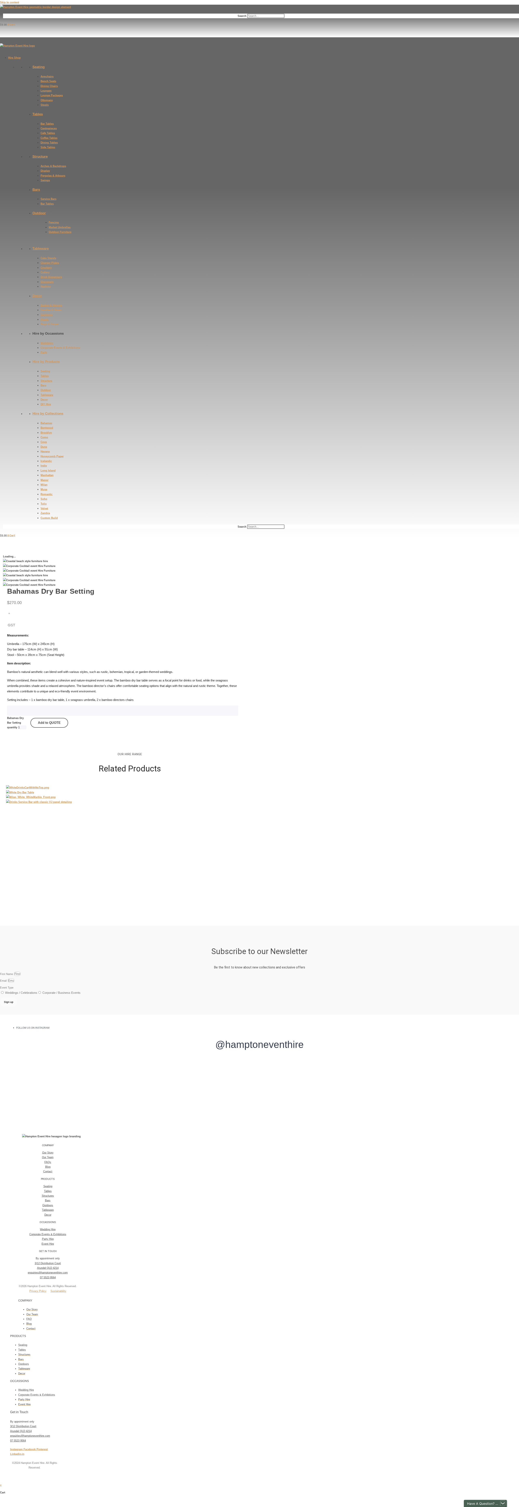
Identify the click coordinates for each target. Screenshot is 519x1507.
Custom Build (49, 517)
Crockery (46, 267)
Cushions (47, 314)
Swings (45, 180)
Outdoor (39, 213)
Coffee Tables (49, 137)
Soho (44, 498)
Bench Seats (48, 81)
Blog (47, 1166)
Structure (40, 157)
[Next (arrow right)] (5, 1505)
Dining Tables (49, 142)
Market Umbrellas (60, 227)
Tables (37, 114)
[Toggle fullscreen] (5, 1500)
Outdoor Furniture (60, 231)
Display (45, 170)
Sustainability (58, 1291)
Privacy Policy (37, 1291)
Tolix (44, 503)
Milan (44, 484)
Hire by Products (46, 362)
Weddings (47, 343)
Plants (44, 319)
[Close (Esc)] (12, 1500)
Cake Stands (48, 258)
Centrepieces (49, 128)
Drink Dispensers (51, 276)
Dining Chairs (49, 86)
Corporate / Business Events (61, 992)
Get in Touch (48, 1251)
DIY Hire (46, 404)
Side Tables (48, 147)
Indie (44, 465)
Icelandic (46, 461)
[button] (47, 1145)
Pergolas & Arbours (53, 175)
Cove (44, 441)
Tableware (40, 249)
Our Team (48, 1157)
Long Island (48, 470)
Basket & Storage (51, 305)
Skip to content (9, 2)
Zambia (45, 513)
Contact (47, 1171)
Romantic (47, 494)
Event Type (6, 987)
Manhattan (47, 475)
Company (48, 1145)
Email (4, 980)
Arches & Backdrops (53, 166)
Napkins (46, 286)
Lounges (46, 90)
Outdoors (47, 1205)
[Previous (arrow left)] (1, 1505)
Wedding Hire (48, 1229)
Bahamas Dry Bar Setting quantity (15, 723)
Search (242, 15)
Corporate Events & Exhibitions (60, 347)
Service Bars (48, 198)
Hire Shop (14, 57)
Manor (44, 480)
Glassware (47, 281)
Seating (38, 67)
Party (44, 352)
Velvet (44, 508)
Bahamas (46, 423)
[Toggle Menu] (1, 51)
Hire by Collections (47, 414)
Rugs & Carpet (50, 324)
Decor (37, 296)
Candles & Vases (51, 310)
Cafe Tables (48, 133)
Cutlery (45, 272)
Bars (36, 190)
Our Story (48, 1152)
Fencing (54, 222)
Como (44, 437)
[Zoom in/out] (1, 1500)
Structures (48, 1195)
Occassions (48, 1222)
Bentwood (47, 427)
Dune (44, 446)
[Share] (8, 1500)
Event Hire (48, 1243)
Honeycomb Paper (52, 456)
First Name (7, 974)
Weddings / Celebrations (21, 992)
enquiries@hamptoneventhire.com (48, 1272)
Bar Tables (47, 123)
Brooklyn (46, 432)
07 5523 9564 (48, 1277)
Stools (45, 104)
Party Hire (48, 1238)
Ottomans (47, 100)
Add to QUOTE (49, 722)
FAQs (47, 1162)
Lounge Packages (52, 95)
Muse (44, 489)
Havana (45, 451)
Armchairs (47, 76)
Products (48, 1178)
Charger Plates (50, 262)
